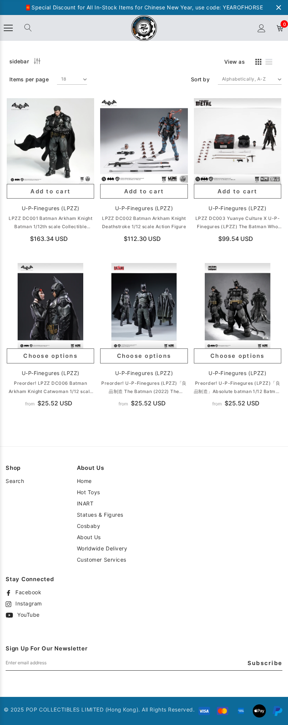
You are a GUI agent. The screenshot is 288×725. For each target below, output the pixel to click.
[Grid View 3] (257, 63)
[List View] (271, 63)
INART (85, 503)
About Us (89, 537)
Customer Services (102, 559)
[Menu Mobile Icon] (8, 28)
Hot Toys (88, 492)
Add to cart (50, 191)
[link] (50, 141)
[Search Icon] (28, 28)
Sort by (200, 79)
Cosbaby (88, 526)
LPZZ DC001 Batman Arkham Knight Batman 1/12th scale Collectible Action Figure (50, 223)
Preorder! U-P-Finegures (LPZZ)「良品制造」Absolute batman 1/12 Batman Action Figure (237, 388)
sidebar (19, 61)
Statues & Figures (100, 514)
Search (15, 481)
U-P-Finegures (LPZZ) (51, 208)
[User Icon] (262, 28)
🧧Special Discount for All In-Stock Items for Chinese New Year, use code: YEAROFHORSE (144, 7)
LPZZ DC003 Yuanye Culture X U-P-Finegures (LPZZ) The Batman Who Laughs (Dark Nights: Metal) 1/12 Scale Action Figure (237, 223)
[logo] (144, 27)
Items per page (29, 79)
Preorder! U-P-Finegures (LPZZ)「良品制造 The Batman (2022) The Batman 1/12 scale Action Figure (143, 388)
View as (234, 61)
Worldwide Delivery (102, 548)
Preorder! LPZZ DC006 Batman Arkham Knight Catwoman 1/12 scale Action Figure (51, 388)
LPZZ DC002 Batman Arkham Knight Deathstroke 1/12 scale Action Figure (144, 222)
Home (84, 481)
